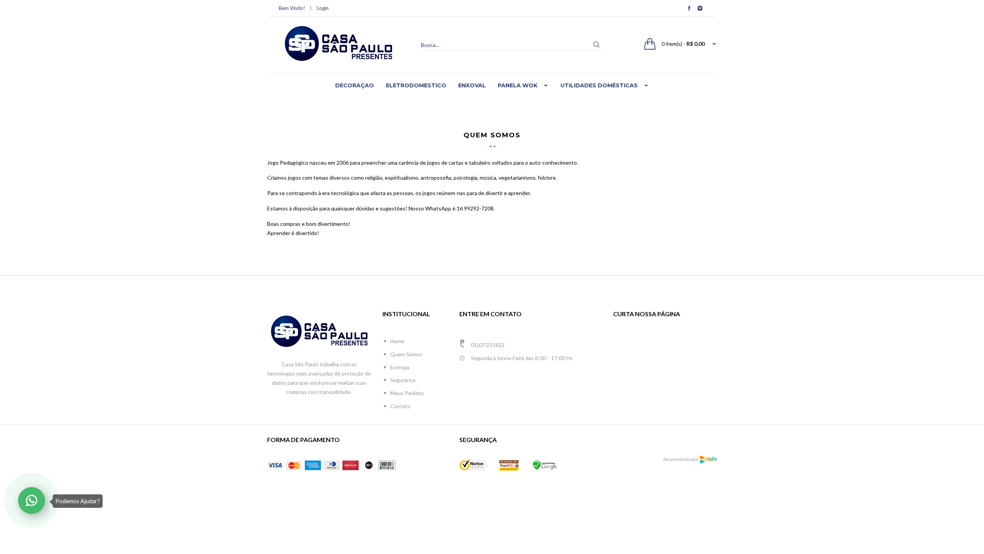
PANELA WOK (517, 85)
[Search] (596, 44)
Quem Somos (406, 354)
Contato (400, 406)
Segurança (403, 380)
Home (397, 341)
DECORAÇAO (354, 85)
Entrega (399, 367)
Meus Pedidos (407, 393)
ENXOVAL (472, 85)
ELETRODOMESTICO (416, 85)
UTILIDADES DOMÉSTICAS (599, 85)
